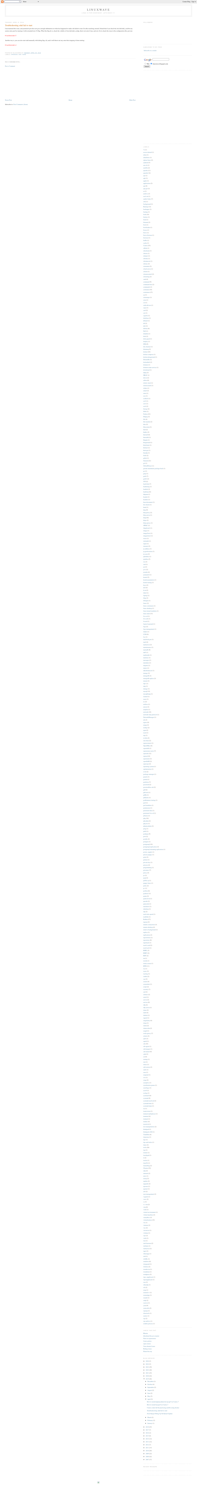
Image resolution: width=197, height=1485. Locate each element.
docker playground (149, 357)
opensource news (148, 751)
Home (70, 100)
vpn (144, 1236)
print (144, 857)
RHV (144, 956)
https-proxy (146, 523)
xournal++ (146, 1292)
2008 (147, 1456)
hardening (146, 487)
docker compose (148, 354)
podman (145, 834)
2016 (147, 1433)
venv (144, 1199)
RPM (144, 966)
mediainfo (146, 655)
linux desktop (147, 608)
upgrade (145, 1184)
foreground (146, 442)
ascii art (145, 196)
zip (144, 1318)
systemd (145, 1098)
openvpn (146, 764)
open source (147, 1344)
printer (145, 860)
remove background (149, 930)
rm (144, 958)
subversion (146, 1067)
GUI (144, 481)
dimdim (145, 334)
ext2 (144, 401)
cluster (145, 271)
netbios (145, 704)
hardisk (145, 489)
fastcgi (145, 409)
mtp (144, 686)
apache (145, 170)
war (144, 1241)
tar (144, 1108)
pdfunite (146, 797)
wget (144, 1251)
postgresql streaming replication (153, 849)
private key (146, 862)
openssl (145, 756)
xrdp (144, 1300)
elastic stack (147, 383)
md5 (144, 652)
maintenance (147, 647)
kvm (144, 590)
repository (146, 940)
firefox (145, 432)
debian (145, 328)
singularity (146, 1020)
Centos (145, 245)
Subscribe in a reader (150, 50)
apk (144, 178)
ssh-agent (146, 1046)
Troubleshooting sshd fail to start (18, 25)
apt (144, 186)
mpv (144, 683)
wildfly (145, 1259)
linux (145, 603)
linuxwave (98, 10)
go (144, 471)
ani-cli (145, 165)
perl (144, 803)
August (149, 1390)
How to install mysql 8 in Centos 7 (157, 1405)
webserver (146, 1248)
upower (145, 1186)
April (149, 1399)
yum (144, 1305)
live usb (145, 619)
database (146, 318)
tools (144, 1147)
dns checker (147, 347)
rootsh (145, 961)
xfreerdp (145, 1285)
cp (144, 295)
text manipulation (148, 1127)
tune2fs (145, 1163)
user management (148, 1194)
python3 (146, 893)
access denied (147, 152)
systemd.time (147, 1103)
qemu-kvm (146, 899)
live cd (145, 616)
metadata (146, 663)
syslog (145, 1093)
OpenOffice (146, 746)
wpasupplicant (147, 1280)
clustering (146, 277)
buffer (145, 240)
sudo (144, 1070)
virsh (144, 1210)
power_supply (147, 852)
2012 (147, 1445)
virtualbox (146, 1217)
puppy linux (147, 883)
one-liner (146, 741)
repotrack (146, 943)
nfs (144, 720)
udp (144, 1171)
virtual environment (149, 1212)
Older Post (132, 100)
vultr (144, 1238)
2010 (147, 1451)
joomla (145, 572)
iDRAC (145, 525)
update (145, 1181)
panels (145, 777)
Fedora (145, 414)
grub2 (145, 479)
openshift (146, 748)
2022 (147, 1370)
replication (146, 935)
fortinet (145, 448)
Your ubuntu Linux (149, 1346)
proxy (145, 873)
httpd (145, 518)
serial (145, 997)
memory (145, 658)
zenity (145, 1316)
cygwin (145, 316)
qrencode (146, 904)
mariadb (145, 650)
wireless (145, 1267)
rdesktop (146, 909)
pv (144, 888)
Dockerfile (146, 359)
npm (144, 730)
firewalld (146, 437)
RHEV (145, 953)
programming (147, 867)
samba (145, 976)
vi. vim (145, 1204)
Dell (144, 331)
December (150, 1381)
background (147, 204)
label (144, 593)
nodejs (145, 728)
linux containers (148, 606)
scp (144, 979)
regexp (145, 922)
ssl (144, 1057)
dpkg (144, 372)
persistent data (147, 810)
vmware (145, 1225)
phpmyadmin (147, 826)
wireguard (146, 1264)
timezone (146, 1137)
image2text (146, 533)
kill (144, 588)
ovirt (144, 772)
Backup (145, 207)
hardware (146, 492)
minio (145, 668)
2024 (147, 1364)
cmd (144, 279)
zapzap (145, 1311)
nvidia (145, 738)
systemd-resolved (148, 1101)
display (145, 341)
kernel (145, 577)
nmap (145, 725)
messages (146, 660)
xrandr (145, 1298)
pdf (144, 790)
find (144, 430)
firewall (145, 435)
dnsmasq (146, 349)
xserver (145, 1303)
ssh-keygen (146, 1049)
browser (145, 238)
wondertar (146, 1272)
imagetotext (147, 536)
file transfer (146, 422)
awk (144, 201)
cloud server (147, 269)
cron (144, 300)
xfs (144, 1287)
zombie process (148, 1324)
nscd (144, 733)
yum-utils (146, 1308)
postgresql (146, 844)
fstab (144, 455)
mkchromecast (147, 670)
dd (144, 323)
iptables (145, 559)
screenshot (146, 984)
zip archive (146, 1321)
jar (144, 567)
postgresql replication (150, 847)
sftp (144, 1005)
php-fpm (146, 821)
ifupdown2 (146, 528)
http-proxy (146, 512)
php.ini (145, 823)
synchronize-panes (149, 1085)
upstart (145, 1189)
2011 (147, 1448)
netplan (145, 709)
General (145, 461)
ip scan (145, 554)
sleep (144, 1023)
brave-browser (147, 235)
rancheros (146, 906)
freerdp (145, 453)
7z (144, 150)
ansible (145, 168)
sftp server (146, 1007)
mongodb (146, 676)
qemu (145, 896)
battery (145, 217)
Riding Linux (147, 1349)
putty (145, 886)
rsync (145, 971)
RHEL (145, 950)
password (146, 785)
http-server (146, 515)
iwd (144, 564)
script (145, 987)
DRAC (145, 375)
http (144, 510)
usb (144, 1191)
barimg (145, 212)
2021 (147, 1373)
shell (144, 1013)
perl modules (147, 805)
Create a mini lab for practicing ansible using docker (163, 1408)
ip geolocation (147, 551)
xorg (144, 1290)
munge (145, 689)
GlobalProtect (147, 466)
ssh (20, 54)
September (150, 1387)
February (150, 1420)
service (145, 1002)
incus (145, 538)
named (145, 696)
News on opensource (149, 1338)
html (144, 507)
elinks (145, 388)
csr (144, 303)
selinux (145, 994)
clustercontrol (147, 274)
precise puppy (147, 855)
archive (145, 194)
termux (145, 1121)
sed (144, 992)
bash (144, 214)
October (150, 1384)
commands (146, 287)
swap (144, 1080)
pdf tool (145, 792)
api (144, 176)
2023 (147, 1367)
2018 (147, 1427)
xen (144, 1282)
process (145, 865)
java (144, 569)
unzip (145, 1178)
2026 (147, 1361)
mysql (145, 691)
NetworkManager (148, 717)
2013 (147, 1442)
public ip (146, 880)
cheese (145, 253)
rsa (144, 969)
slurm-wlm (146, 1028)
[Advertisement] (98, 18)
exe (144, 396)
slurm (145, 1026)
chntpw (145, 256)
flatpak (145, 440)
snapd (145, 1031)
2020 (147, 1376)
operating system (148, 766)
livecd (145, 621)
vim (144, 1207)
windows (146, 1261)
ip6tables (146, 556)
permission (146, 808)
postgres (145, 842)
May (149, 1396)
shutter (145, 1015)
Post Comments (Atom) (20, 104)
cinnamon (146, 266)
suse (144, 1072)
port (144, 836)
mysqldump (147, 694)
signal (145, 1018)
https (144, 520)
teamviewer (146, 1111)
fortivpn (145, 450)
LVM (144, 634)
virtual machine (148, 1215)
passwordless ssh (148, 787)
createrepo (146, 297)
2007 (147, 1459)
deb (144, 326)
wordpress (146, 1274)
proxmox (146, 870)
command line (147, 284)
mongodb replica (148, 678)
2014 (147, 1439)
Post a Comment (10, 66)
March (149, 1417)
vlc (144, 1223)
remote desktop (148, 927)
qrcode (145, 901)
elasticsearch (147, 385)
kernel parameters (148, 580)
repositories (146, 937)
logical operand (148, 624)
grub (144, 476)
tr (143, 1158)
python (145, 891)
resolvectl (146, 948)
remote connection (149, 925)
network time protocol (150, 715)
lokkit (145, 632)
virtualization (147, 1220)
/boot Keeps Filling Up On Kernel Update (159, 1414)
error (144, 393)
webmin (145, 1246)
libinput (145, 601)
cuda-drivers (147, 305)
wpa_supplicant (148, 1277)
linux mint (146, 614)
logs (144, 627)
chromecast (146, 261)
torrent (145, 1153)
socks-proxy (147, 1033)
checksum (146, 251)
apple (145, 181)
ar (143, 191)
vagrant (145, 1197)
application (146, 183)
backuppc (146, 209)
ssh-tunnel (146, 1052)
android (145, 163)
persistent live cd (148, 813)
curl (144, 310)
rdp (144, 912)
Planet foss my (147, 1351)
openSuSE (146, 761)
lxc (144, 637)
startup (145, 1059)
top (144, 1150)
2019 (147, 1379)
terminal (145, 1116)
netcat (145, 707)
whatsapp (146, 1254)
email (145, 391)
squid (145, 1041)
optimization (147, 769)
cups (144, 308)
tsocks (145, 1160)
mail (144, 642)
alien (144, 155)
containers (146, 292)
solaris (145, 1036)
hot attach (146, 505)
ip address (146, 549)
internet (145, 546)
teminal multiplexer (149, 1114)
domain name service (149, 367)
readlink (145, 917)
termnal (145, 1119)
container (146, 290)
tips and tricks (147, 1142)
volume (145, 1233)
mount (145, 681)
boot (144, 225)
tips (144, 1140)
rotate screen (147, 963)
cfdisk (145, 248)
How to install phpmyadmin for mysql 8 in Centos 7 (163, 1402)
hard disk (146, 484)
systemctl (146, 1095)
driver (145, 378)
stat (144, 1062)
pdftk (145, 795)
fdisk (144, 411)
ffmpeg (145, 417)
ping (144, 829)
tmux (144, 1145)
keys (144, 585)
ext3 (144, 404)
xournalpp (146, 1295)
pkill (144, 831)
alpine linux (147, 160)
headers (145, 499)
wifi (144, 1256)
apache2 (145, 173)
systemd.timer (147, 1106)
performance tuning (149, 800)
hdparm (145, 494)
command (146, 282)
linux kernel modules (149, 611)
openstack (146, 759)
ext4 (144, 406)
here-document (148, 502)
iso (144, 562)
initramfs (146, 541)
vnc (144, 1228)
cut (144, 313)
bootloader (146, 227)
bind (144, 220)
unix (144, 1176)
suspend (145, 1075)
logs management (148, 629)
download (146, 370)
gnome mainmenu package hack (153, 468)
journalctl (146, 575)
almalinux (146, 157)
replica (145, 932)
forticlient (146, 445)
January (150, 1423)
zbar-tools (146, 1313)
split (144, 1039)
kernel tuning (147, 582)
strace (145, 1064)
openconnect (147, 743)
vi (144, 1202)
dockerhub (146, 362)
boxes (145, 230)
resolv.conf (146, 945)
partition (146, 782)
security (145, 989)
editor (145, 380)
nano (144, 699)
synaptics (146, 1083)
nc (144, 702)
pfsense (145, 816)
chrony (145, 264)
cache (145, 243)
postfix (145, 839)
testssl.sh (146, 1124)
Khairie (145, 1333)
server (145, 1000)
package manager (148, 774)
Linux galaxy (147, 1341)
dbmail (145, 321)
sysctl (145, 1090)
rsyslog (145, 974)
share (144, 1010)
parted (145, 779)
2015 (147, 1436)
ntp (144, 735)
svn (144, 1077)
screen (145, 981)
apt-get (145, 189)
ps (144, 875)
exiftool (145, 398)
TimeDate (146, 1134)
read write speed (148, 914)
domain (145, 365)
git (144, 463)
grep (144, 474)
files (144, 424)
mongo (145, 673)
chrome (145, 258)
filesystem (146, 427)
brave (145, 233)
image (145, 531)
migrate (145, 665)
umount (145, 1173)
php (144, 818)
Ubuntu (145, 1168)
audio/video (147, 199)
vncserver (146, 1230)
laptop (145, 595)
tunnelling (146, 1166)
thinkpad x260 (147, 1132)
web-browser (147, 1243)
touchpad (146, 1155)
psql (144, 878)
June (149, 1393)
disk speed (146, 339)
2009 (147, 1454)
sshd (24, 54)
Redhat (145, 919)
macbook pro (147, 639)
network (145, 712)
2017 (147, 1430)
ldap (144, 598)
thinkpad (146, 1129)
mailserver (146, 645)
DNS (144, 344)
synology (146, 1088)
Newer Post (8, 100)
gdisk (145, 458)
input (145, 544)
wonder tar (146, 1269)
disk (144, 336)
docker (145, 352)
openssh (14, 54)
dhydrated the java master (151, 1336)
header (145, 497)
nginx (145, 722)
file (144, 419)
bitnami (145, 222)
